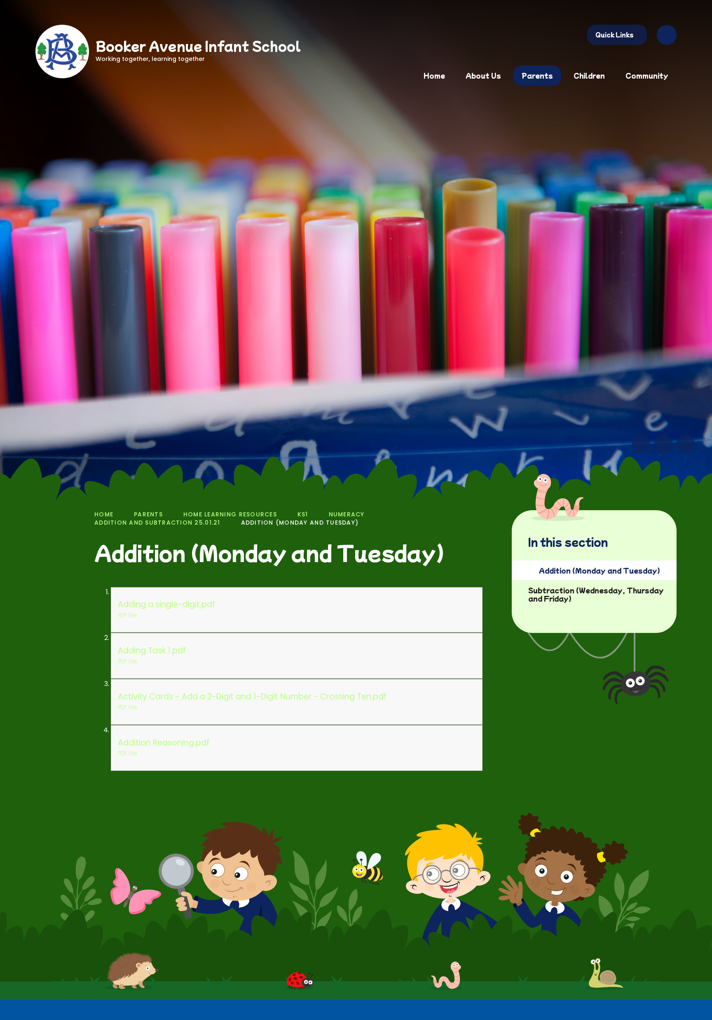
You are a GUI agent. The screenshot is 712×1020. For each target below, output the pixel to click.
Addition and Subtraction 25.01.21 (157, 522)
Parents (148, 514)
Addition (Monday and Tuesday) (300, 522)
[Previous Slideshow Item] (641, 443)
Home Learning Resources (230, 514)
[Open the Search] (667, 35)
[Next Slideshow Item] (663, 443)
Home (103, 514)
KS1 (302, 514)
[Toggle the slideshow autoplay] (686, 443)
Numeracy (347, 514)
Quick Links (614, 34)
